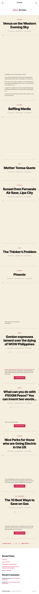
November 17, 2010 (20, 403)
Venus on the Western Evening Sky (19, 25)
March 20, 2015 (20, 112)
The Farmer (4, 559)
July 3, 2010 (20, 507)
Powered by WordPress (16, 591)
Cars (16, 496)
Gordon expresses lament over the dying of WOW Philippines (19, 340)
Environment (21, 496)
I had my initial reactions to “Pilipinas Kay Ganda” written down (19, 369)
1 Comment (28, 507)
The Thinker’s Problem (19, 252)
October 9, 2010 (20, 451)
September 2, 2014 (20, 278)
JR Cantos (19, 2)
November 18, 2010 (20, 348)
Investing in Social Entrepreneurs (9, 564)
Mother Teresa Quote (19, 168)
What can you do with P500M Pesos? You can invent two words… (19, 395)
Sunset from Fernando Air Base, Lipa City (19, 191)
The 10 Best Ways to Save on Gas (19, 502)
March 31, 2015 (20, 31)
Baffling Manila (19, 109)
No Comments (28, 31)
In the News (19, 19)
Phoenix (19, 274)
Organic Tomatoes (6, 561)
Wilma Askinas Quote (6, 570)
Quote (19, 163)
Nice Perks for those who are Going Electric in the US (19, 443)
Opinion (19, 332)
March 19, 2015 (20, 196)
